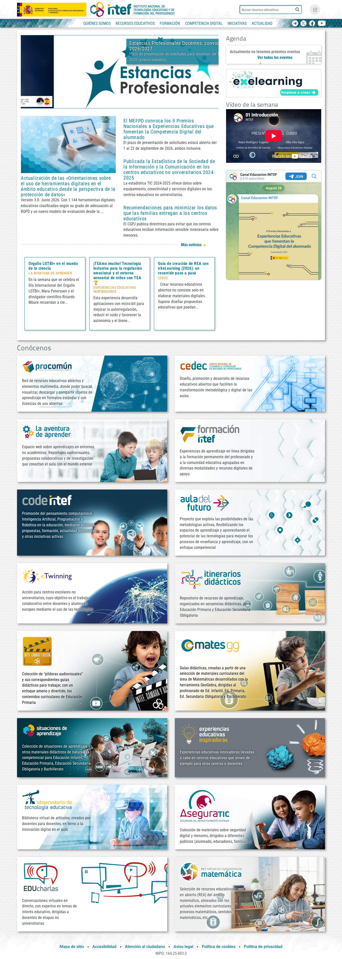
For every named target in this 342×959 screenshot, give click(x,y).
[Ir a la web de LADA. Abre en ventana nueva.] (47, 431)
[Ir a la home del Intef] (132, 9)
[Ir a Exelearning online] (273, 83)
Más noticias (191, 244)
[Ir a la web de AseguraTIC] (205, 805)
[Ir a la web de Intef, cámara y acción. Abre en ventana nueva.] (37, 650)
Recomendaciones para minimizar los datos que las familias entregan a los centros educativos (170, 213)
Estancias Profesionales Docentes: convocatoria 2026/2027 (148, 46)
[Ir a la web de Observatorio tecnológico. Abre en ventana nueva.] (47, 799)
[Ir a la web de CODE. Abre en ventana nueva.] (47, 500)
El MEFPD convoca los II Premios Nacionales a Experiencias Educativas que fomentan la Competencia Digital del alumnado (168, 129)
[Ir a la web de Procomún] (47, 366)
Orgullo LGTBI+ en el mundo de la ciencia (53, 266)
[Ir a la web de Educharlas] (41, 877)
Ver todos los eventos (274, 57)
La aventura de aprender (50, 273)
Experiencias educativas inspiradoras (114, 290)
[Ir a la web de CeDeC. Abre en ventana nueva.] (211, 365)
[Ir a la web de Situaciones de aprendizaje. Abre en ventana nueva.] (46, 730)
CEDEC (163, 278)
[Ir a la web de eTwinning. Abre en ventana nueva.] (47, 576)
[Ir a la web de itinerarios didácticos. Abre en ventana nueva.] (211, 579)
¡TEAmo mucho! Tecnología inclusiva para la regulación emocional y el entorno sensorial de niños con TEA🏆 (117, 273)
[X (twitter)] (303, 23)
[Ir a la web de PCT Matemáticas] (211, 871)
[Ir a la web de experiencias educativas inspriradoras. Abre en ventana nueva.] (205, 733)
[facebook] (312, 23)
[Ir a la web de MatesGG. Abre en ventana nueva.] (210, 647)
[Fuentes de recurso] (315, 9)
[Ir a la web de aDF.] (205, 502)
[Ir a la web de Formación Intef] (210, 433)
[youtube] (321, 23)
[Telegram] (295, 23)
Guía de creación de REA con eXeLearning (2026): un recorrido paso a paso (183, 268)
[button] (111, 104)
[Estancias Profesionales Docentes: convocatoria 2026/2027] (120, 71)
